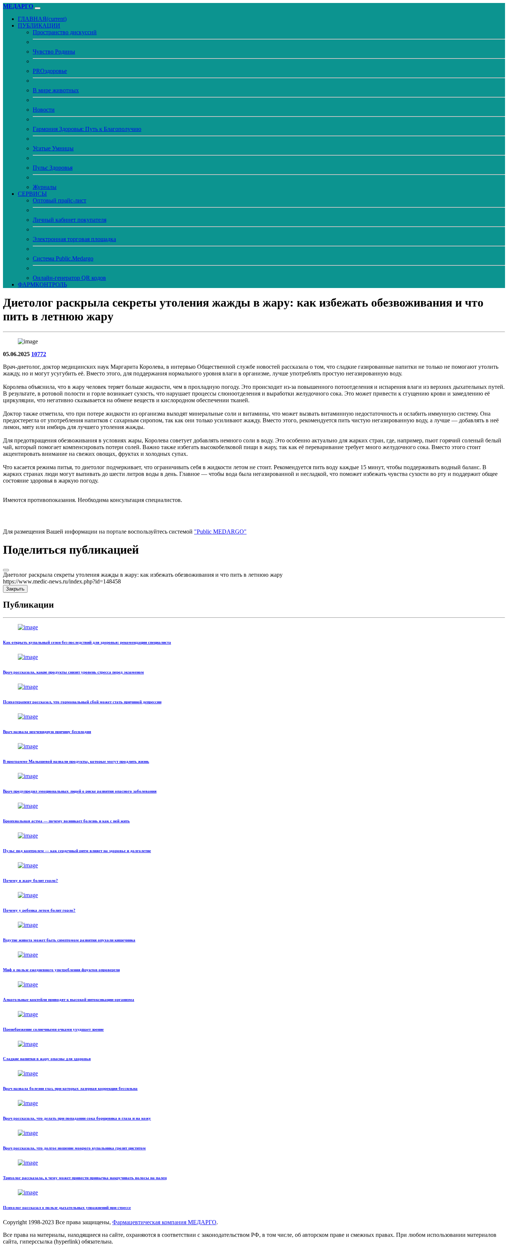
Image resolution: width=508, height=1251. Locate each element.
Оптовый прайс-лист (59, 200)
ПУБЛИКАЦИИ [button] (39, 25)
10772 (38, 354)
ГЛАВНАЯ (42, 19)
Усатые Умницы (53, 148)
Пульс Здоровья (53, 167)
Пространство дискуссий (65, 32)
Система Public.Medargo (63, 258)
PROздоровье (50, 71)
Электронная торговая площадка (74, 239)
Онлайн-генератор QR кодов (69, 278)
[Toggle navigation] (38, 8)
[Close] (6, 570)
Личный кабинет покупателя (69, 220)
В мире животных (56, 90)
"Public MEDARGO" (220, 531)
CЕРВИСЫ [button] (32, 194)
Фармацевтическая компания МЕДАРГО (164, 1222)
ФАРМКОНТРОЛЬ (42, 284)
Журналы (45, 187)
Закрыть (15, 589)
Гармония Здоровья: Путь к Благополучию (87, 129)
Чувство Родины (54, 51)
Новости (44, 109)
